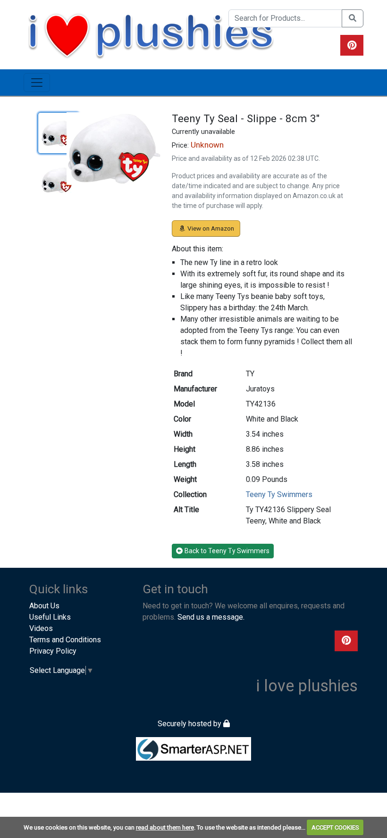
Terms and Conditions (65, 639)
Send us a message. (210, 617)
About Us (44, 605)
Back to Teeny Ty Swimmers (227, 551)
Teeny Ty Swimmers (279, 494)
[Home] (151, 34)
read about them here (165, 827)
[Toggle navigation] (37, 82)
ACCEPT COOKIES (335, 827)
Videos (41, 628)
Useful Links (50, 617)
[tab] (58, 133)
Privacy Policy (52, 651)
